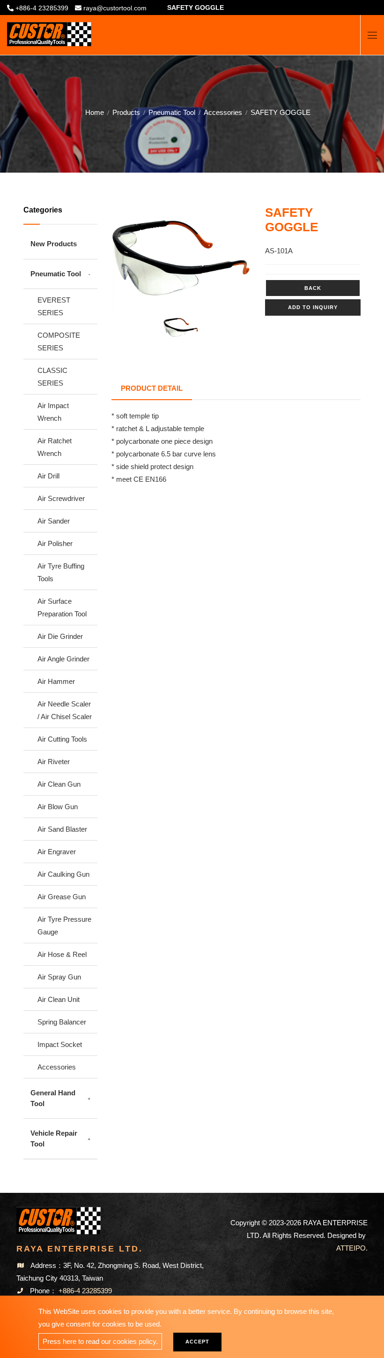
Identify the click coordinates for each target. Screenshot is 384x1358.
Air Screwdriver (61, 498)
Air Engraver (56, 852)
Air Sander (53, 521)
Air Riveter (53, 762)
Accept (197, 1341)
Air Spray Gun (59, 977)
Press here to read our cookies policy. (100, 1341)
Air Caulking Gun (63, 874)
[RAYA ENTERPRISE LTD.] (49, 30)
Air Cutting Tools (62, 739)
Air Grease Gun (61, 897)
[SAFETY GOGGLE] (181, 258)
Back (312, 288)
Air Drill (48, 476)
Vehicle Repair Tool (53, 1138)
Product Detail (152, 388)
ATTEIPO (351, 1248)
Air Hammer (56, 681)
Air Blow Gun (57, 807)
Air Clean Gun (59, 784)
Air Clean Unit (58, 999)
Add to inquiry (313, 307)
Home (94, 112)
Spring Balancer (61, 1022)
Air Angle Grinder (63, 659)
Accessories (223, 112)
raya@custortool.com (115, 8)
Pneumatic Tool (171, 112)
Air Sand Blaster (62, 829)
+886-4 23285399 (41, 8)
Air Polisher (55, 543)
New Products (53, 244)
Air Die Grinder (60, 636)
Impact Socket (59, 1044)
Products (126, 112)
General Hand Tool (52, 1098)
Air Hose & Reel (62, 954)
